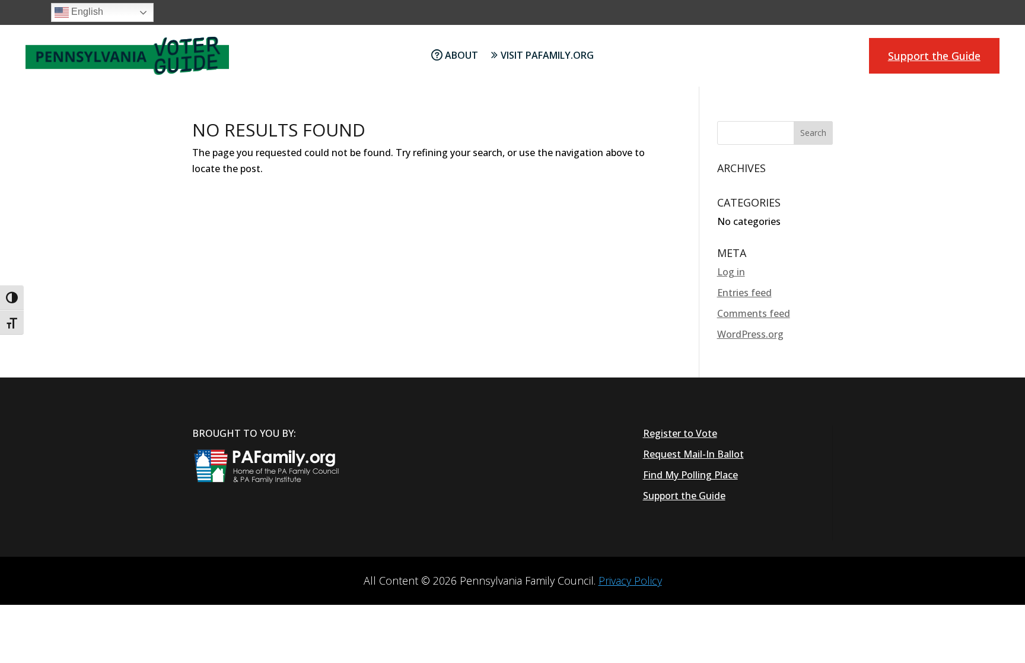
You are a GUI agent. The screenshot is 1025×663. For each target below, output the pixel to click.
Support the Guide (934, 56)
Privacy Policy (630, 580)
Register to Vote (680, 433)
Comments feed (753, 313)
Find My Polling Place (690, 474)
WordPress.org (750, 334)
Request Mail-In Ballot (693, 454)
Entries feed (744, 292)
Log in (731, 271)
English (86, 12)
